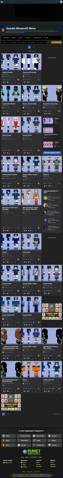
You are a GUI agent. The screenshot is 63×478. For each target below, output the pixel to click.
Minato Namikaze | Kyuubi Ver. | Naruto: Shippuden (30, 208)
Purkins (26, 76)
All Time (41, 42)
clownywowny (48, 383)
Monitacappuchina (8, 139)
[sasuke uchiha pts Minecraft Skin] (52, 369)
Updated (6, 37)
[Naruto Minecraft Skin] (31, 369)
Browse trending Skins (51, 153)
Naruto (25, 380)
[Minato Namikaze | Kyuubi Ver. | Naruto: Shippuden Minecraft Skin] (31, 197)
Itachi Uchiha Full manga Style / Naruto (50, 347)
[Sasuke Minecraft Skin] (11, 242)
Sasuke (4, 252)
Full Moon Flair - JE (57, 118)
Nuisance (26, 139)
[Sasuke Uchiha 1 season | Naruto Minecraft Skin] (31, 164)
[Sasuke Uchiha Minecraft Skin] (31, 125)
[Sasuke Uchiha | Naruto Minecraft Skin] (31, 336)
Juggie (26, 213)
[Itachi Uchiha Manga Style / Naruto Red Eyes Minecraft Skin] (11, 369)
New (14, 37)
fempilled (47, 178)
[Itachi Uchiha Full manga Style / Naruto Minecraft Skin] (52, 336)
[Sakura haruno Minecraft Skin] (11, 125)
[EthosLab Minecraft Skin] (52, 164)
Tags (46, 37)
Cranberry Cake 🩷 (57, 142)
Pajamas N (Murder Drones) (50, 134)
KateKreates (6, 318)
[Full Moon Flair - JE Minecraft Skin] (48, 122)
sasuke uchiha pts (48, 380)
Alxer (46, 352)
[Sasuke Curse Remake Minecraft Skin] (31, 62)
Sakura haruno (6, 135)
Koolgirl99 (6, 256)
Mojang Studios (25, 476)
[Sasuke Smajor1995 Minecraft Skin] (11, 304)
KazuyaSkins (27, 350)
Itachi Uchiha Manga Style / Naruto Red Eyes (10, 380)
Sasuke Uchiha (27, 135)
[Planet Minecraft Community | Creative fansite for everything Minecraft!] (31, 452)
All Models (32, 42)
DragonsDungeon (28, 318)
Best (21, 37)
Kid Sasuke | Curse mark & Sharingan (10, 208)
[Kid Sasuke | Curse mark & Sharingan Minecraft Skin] (11, 197)
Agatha (57, 122)
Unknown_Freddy (52, 211)
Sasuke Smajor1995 (8, 315)
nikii (25, 287)
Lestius (50, 204)
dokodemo (51, 219)
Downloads (37, 37)
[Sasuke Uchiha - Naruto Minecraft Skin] (31, 273)
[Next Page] (33, 47)
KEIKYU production (8, 352)
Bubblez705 (48, 137)
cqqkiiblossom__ (52, 226)
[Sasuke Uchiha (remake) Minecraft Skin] (11, 164)
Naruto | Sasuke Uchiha (30, 104)
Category (4, 42)
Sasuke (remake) (7, 72)
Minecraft (14, 476)
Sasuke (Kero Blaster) (8, 104)
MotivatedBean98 (48, 107)
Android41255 (7, 213)
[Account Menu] (61, 2)
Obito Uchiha (26, 252)
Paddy (5, 107)
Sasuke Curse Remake (29, 72)
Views (28, 37)
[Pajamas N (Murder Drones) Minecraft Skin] (48, 130)
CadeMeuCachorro (8, 76)
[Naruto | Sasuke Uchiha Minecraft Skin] (31, 93)
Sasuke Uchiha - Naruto (30, 283)
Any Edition (23, 42)
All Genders (13, 42)
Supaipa (26, 383)
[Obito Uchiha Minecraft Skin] (31, 242)
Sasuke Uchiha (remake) (9, 174)
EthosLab (46, 174)
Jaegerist (57, 146)
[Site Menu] (2, 2)
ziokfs (26, 180)
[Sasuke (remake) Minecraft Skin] (11, 62)
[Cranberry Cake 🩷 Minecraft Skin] (48, 146)
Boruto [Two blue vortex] (50, 104)
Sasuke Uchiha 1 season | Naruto (30, 175)
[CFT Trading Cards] (52, 311)
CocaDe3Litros (28, 107)
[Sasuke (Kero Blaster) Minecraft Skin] (11, 93)
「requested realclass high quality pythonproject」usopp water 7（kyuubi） (11, 347)
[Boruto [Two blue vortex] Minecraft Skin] (52, 93)
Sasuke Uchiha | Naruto (30, 346)
